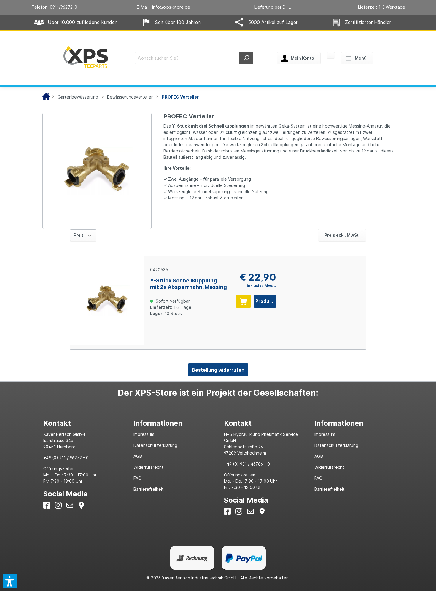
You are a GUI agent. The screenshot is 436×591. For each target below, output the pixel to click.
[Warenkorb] (331, 56)
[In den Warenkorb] (243, 301)
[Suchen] (246, 58)
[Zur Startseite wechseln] (85, 57)
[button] (10, 581)
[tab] (82, 423)
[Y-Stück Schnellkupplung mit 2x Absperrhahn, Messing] (107, 300)
